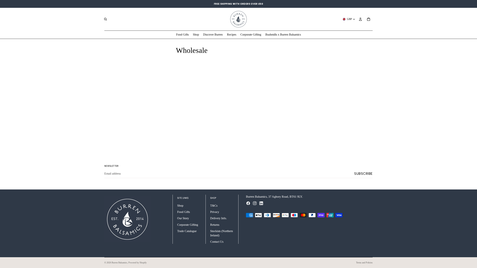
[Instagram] (254, 203)
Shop (180, 205)
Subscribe (363, 173)
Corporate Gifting (187, 224)
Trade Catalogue (187, 231)
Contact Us (216, 241)
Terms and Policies (364, 262)
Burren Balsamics (119, 262)
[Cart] (368, 19)
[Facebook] (248, 203)
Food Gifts (183, 211)
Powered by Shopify (137, 262)
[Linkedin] (261, 203)
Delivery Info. (218, 218)
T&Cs (213, 205)
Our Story (183, 218)
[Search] (105, 19)
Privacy (214, 211)
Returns (214, 224)
